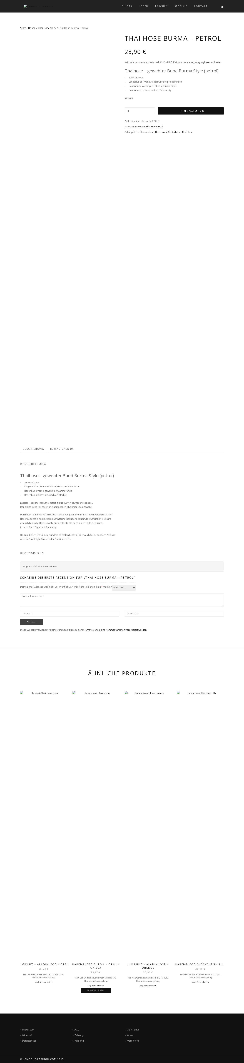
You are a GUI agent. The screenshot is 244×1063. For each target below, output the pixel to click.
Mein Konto (133, 1029)
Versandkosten (213, 62)
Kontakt (201, 6)
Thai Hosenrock (47, 28)
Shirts (127, 6)
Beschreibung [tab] (33, 448)
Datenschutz (29, 1040)
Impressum (28, 1029)
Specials (181, 6)
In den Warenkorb (192, 111)
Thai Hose (187, 132)
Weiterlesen (95, 990)
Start (23, 28)
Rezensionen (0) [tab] (62, 448)
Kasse (130, 1035)
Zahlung (78, 1035)
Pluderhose (174, 132)
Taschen (161, 6)
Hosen (143, 6)
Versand (79, 1040)
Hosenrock (161, 132)
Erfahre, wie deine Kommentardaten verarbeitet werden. (116, 629)
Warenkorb (133, 1040)
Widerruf (27, 1035)
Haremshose (147, 132)
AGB (76, 1029)
